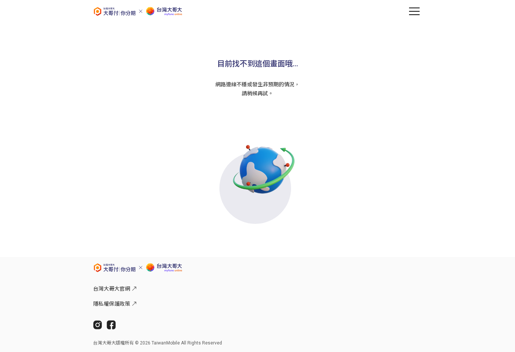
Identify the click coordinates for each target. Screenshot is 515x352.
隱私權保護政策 (111, 304)
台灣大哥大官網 (111, 289)
